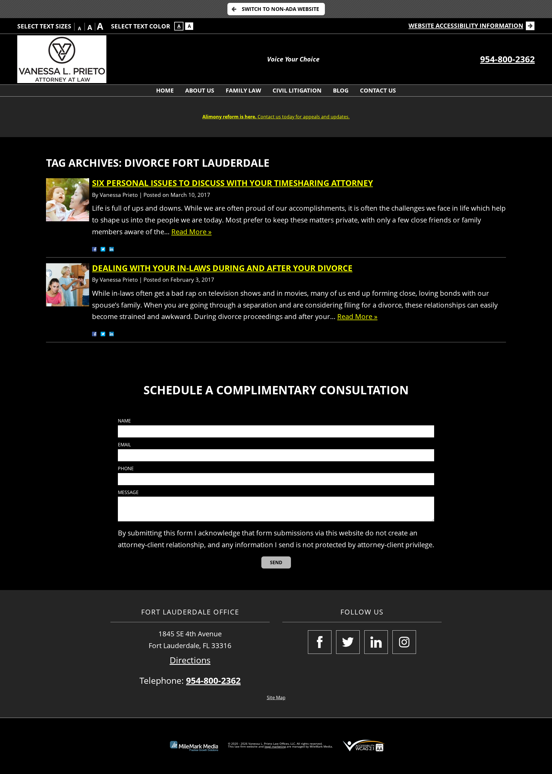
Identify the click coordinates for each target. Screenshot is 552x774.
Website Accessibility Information (466, 26)
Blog (340, 90)
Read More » (191, 231)
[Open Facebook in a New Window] (319, 642)
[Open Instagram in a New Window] (404, 642)
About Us (199, 90)
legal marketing (275, 746)
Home (165, 90)
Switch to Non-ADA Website (280, 8)
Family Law (243, 90)
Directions (190, 660)
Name (124, 421)
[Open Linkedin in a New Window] (376, 642)
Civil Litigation (297, 90)
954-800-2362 (507, 59)
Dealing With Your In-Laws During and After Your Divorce (222, 267)
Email (124, 445)
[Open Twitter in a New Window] (348, 642)
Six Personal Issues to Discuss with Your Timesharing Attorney (232, 182)
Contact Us (378, 90)
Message (128, 492)
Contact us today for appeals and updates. (276, 117)
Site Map (276, 697)
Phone (126, 469)
